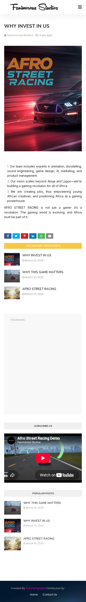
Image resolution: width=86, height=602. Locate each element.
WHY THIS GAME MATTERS (42, 272)
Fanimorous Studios (20, 35)
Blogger (70, 588)
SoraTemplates (35, 588)
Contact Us (50, 594)
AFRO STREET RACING (39, 289)
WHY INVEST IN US (36, 255)
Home (34, 594)
